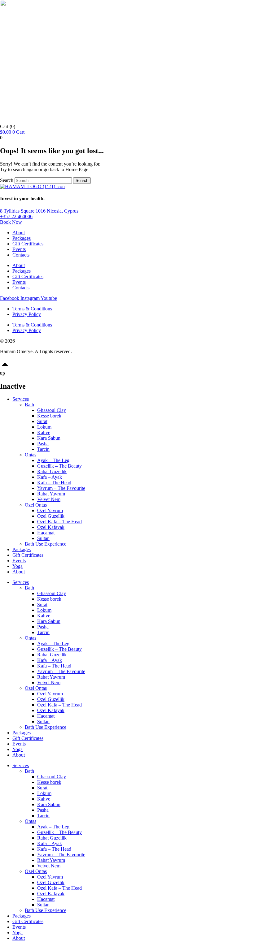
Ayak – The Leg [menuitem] (53, 826)
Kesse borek (49, 415)
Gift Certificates (27, 243)
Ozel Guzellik (50, 516)
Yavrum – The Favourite (61, 488)
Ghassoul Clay (51, 410)
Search (6, 180)
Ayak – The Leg (53, 460)
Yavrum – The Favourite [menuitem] (61, 854)
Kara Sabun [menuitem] (48, 804)
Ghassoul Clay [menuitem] (51, 776)
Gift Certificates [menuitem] (27, 921)
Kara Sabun (48, 438)
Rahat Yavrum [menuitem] (51, 860)
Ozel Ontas (36, 505)
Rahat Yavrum (51, 493)
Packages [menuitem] (21, 915)
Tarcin (43, 449)
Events (19, 249)
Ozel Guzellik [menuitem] (50, 882)
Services (20, 399)
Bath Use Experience (45, 543)
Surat (42, 421)
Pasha (43, 443)
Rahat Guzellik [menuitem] (52, 837)
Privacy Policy (26, 314)
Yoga (17, 566)
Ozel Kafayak (50, 527)
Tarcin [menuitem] (43, 815)
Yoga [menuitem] (17, 932)
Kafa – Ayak (49, 477)
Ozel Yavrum (50, 510)
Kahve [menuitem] (43, 798)
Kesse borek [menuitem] (49, 782)
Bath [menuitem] (29, 771)
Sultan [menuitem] (43, 904)
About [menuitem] (18, 938)
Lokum (44, 427)
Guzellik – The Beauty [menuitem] (59, 832)
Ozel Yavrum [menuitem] (50, 876)
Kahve (43, 432)
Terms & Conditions (32, 308)
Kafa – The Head (54, 482)
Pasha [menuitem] (43, 810)
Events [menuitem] (19, 927)
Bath (29, 404)
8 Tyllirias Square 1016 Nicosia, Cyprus (39, 211)
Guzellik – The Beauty (59, 466)
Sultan (43, 538)
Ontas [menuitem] (30, 821)
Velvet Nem (48, 499)
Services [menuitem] (20, 765)
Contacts (20, 254)
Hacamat (46, 532)
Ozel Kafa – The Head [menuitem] (59, 888)
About (18, 232)
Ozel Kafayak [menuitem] (50, 893)
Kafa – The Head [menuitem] (54, 849)
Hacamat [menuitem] (46, 899)
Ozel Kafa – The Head (59, 521)
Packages (21, 238)
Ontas (30, 454)
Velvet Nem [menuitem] (48, 865)
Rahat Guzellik (52, 471)
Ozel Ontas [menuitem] (36, 871)
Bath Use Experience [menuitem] (45, 910)
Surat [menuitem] (42, 787)
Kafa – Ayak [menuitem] (49, 843)
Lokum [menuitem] (44, 793)
